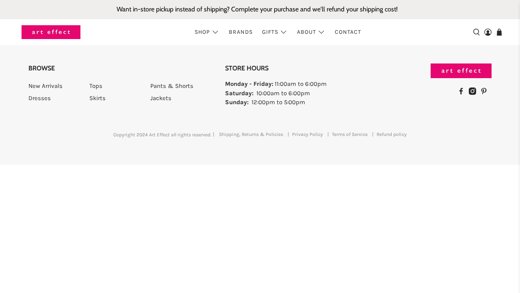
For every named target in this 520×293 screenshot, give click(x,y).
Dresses (39, 98)
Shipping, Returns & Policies (251, 134)
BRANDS (241, 31)
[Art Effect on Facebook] (463, 92)
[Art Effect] (51, 32)
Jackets (160, 98)
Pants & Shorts (171, 86)
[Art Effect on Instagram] (474, 92)
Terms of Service (350, 134)
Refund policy (392, 134)
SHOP (202, 31)
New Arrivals (45, 86)
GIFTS (270, 31)
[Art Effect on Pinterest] (486, 92)
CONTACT (348, 31)
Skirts (97, 98)
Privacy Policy (307, 134)
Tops (95, 86)
